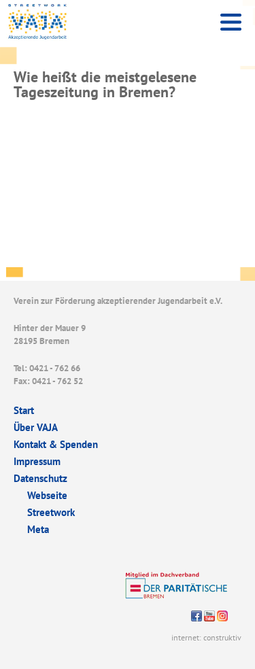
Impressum (37, 461)
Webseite (47, 495)
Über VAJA (36, 427)
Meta (38, 529)
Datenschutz (40, 478)
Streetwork (51, 512)
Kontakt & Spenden (56, 444)
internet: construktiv (206, 637)
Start (24, 410)
